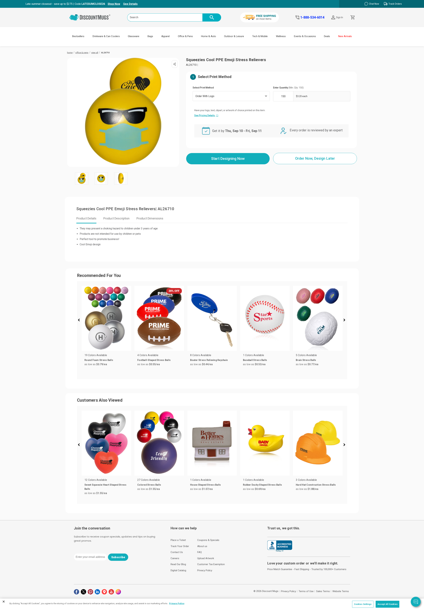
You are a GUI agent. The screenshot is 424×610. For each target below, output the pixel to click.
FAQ (199, 552)
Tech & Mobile (260, 36)
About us (202, 546)
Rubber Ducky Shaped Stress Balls (262, 484)
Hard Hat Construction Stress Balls (316, 484)
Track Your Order (180, 546)
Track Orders (395, 3)
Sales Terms (323, 591)
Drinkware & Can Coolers (106, 36)
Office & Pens (185, 36)
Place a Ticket (178, 540)
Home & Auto (208, 36)
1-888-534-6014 (312, 17)
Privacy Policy (204, 570)
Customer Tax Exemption (211, 564)
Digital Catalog (178, 570)
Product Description (116, 218)
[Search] (211, 17)
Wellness (281, 36)
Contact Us (177, 552)
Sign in (339, 17)
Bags (150, 36)
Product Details (86, 218)
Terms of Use (306, 591)
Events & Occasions (305, 36)
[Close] (3, 601)
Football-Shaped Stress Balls (154, 360)
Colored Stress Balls (149, 484)
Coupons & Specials (208, 540)
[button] (80, 320)
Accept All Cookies (387, 604)
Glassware (133, 36)
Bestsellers (78, 36)
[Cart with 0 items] (352, 17)
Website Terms (340, 591)
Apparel (165, 36)
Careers (175, 558)
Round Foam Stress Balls (98, 360)
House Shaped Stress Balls (205, 484)
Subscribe (118, 557)
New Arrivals (345, 36)
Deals (327, 36)
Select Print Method (203, 87)
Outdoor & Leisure (234, 36)
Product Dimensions (149, 218)
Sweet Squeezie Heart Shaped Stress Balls (105, 486)
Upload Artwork (205, 558)
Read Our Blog (178, 564)
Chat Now (374, 3)
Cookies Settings (363, 604)
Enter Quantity (288, 87)
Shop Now (114, 3)
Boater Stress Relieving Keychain (209, 360)
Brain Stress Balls (306, 360)
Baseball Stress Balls (255, 360)
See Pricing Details (206, 115)
